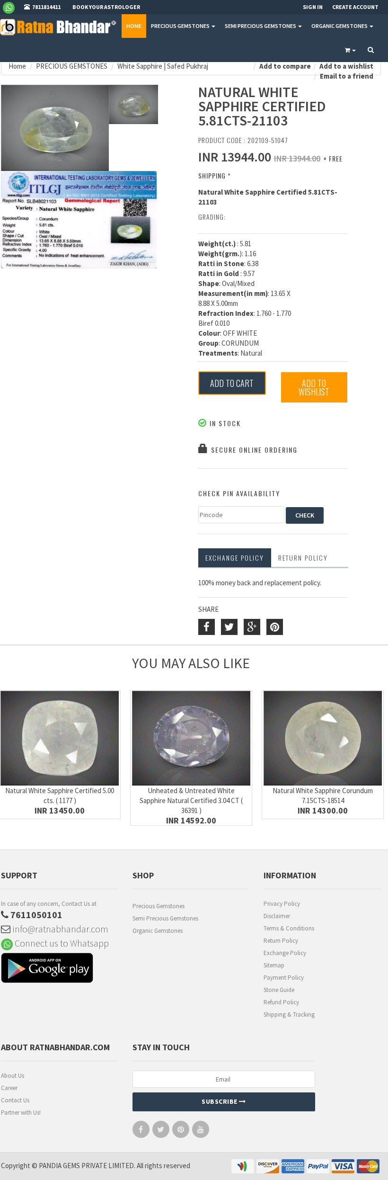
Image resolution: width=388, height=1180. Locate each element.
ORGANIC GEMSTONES (340, 25)
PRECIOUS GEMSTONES (181, 25)
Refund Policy (281, 1002)
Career (9, 1088)
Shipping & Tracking (289, 1014)
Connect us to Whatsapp (61, 943)
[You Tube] (200, 1131)
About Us (12, 1076)
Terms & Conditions (289, 928)
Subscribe (220, 1101)
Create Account (355, 6)
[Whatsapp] (12, 7)
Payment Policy (284, 978)
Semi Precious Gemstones (165, 918)
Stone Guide (279, 990)
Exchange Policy (234, 558)
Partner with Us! (21, 1112)
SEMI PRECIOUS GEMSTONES (261, 25)
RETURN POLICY (303, 558)
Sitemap (274, 965)
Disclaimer (277, 916)
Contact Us (15, 1100)
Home (133, 25)
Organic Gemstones (157, 931)
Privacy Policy (282, 904)
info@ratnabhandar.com (59, 929)
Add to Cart (232, 383)
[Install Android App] (59, 969)
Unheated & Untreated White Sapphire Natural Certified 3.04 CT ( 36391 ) (191, 800)
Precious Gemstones (158, 906)
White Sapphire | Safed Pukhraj (162, 66)
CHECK (304, 515)
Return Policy (281, 941)
